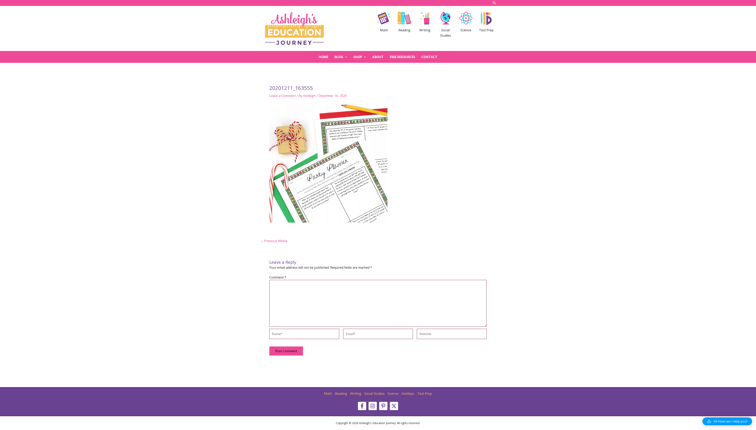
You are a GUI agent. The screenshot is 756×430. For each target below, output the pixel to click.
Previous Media (273, 240)
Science (393, 393)
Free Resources (402, 57)
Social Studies (374, 393)
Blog (338, 57)
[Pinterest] (383, 406)
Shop (357, 57)
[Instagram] (373, 406)
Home (323, 57)
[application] (345, 57)
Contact (429, 57)
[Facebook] (362, 406)
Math (328, 393)
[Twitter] (394, 406)
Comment (277, 277)
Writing (355, 393)
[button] (727, 421)
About (378, 57)
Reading (341, 393)
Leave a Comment (282, 96)
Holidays (408, 393)
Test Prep (424, 393)
